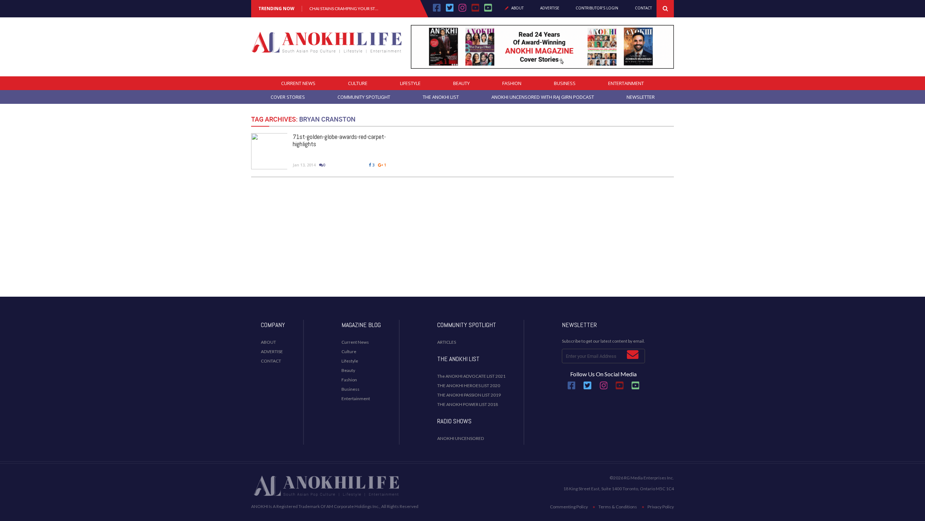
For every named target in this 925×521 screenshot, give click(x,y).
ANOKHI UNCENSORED (460, 438)
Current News (298, 83)
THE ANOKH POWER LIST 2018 (467, 404)
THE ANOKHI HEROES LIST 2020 (468, 385)
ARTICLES (446, 342)
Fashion (511, 83)
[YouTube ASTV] (488, 10)
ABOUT (268, 342)
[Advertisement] (462, 233)
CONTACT (271, 361)
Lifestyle (410, 83)
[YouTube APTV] (476, 10)
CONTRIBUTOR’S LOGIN (597, 8)
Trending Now (276, 9)
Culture (357, 83)
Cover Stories (288, 97)
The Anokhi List (441, 97)
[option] (344, 9)
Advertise (549, 8)
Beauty (461, 83)
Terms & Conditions (617, 506)
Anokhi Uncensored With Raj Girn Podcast (542, 97)
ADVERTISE (272, 351)
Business (565, 83)
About (517, 8)
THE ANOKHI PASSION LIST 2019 (469, 395)
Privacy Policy (661, 506)
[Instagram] (462, 10)
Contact (643, 8)
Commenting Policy (569, 506)
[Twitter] (450, 10)
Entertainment (626, 83)
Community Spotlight (363, 97)
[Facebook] (437, 10)
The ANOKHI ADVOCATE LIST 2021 (471, 376)
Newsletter (641, 97)
